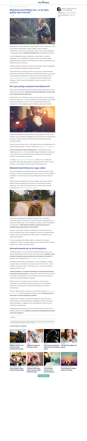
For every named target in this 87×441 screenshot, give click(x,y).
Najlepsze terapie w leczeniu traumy (33, 346)
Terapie (29, 343)
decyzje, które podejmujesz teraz (25, 159)
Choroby (63, 343)
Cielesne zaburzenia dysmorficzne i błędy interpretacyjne (34, 370)
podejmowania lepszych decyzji (28, 187)
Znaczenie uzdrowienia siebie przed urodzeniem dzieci (52, 347)
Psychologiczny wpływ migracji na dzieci (68, 369)
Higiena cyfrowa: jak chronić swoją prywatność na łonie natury (16, 347)
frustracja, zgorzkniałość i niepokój (19, 78)
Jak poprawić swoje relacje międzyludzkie (17, 369)
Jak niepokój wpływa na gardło (69, 346)
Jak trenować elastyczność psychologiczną (49, 370)
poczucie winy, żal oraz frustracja (37, 258)
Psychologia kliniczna (32, 366)
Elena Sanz (69, 10)
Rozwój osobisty (23, 6)
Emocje (46, 343)
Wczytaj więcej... (43, 375)
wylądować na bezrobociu (46, 146)
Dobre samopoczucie (14, 6)
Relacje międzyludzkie (15, 366)
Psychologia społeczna (67, 366)
